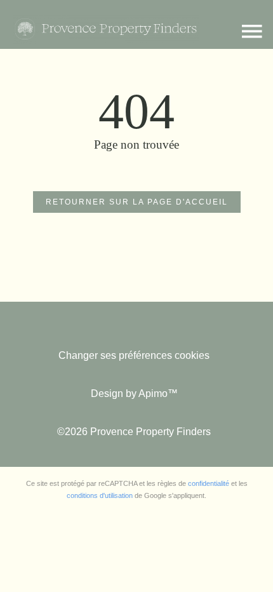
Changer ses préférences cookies (134, 355)
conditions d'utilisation (100, 495)
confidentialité (208, 483)
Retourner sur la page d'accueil (137, 202)
